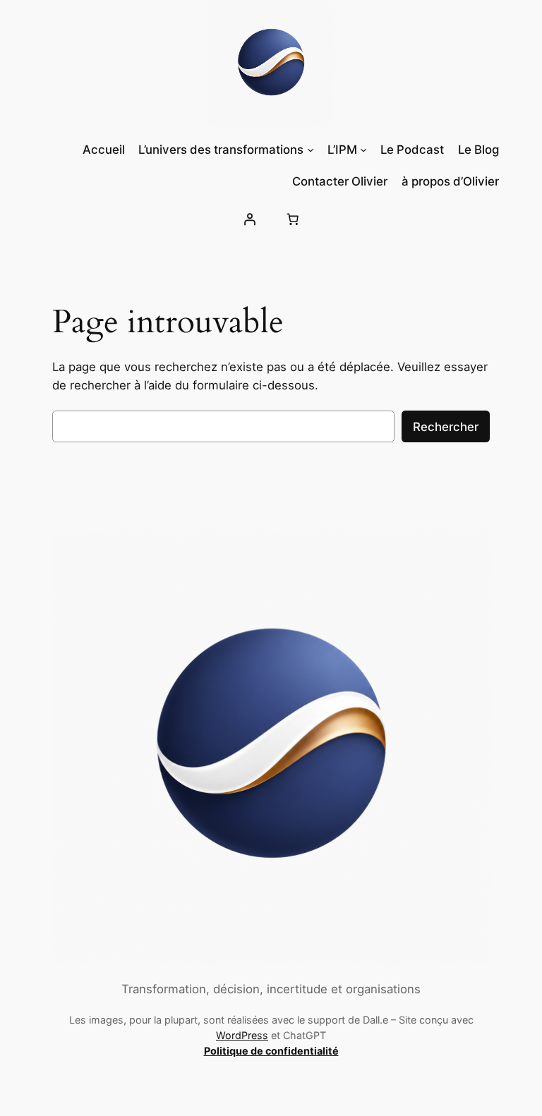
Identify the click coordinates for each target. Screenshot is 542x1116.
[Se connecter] (249, 219)
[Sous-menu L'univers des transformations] (310, 149)
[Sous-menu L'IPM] (363, 149)
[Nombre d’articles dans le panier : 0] (293, 219)
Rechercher (445, 427)
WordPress (242, 1035)
